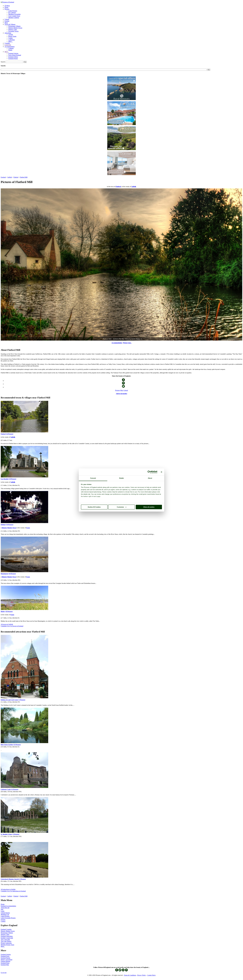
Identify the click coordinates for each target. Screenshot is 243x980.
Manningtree (4, 573)
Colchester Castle (6, 789)
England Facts (5, 956)
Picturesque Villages (14, 26)
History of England (6, 959)
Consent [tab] (93, 478)
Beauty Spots (12, 36)
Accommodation (10, 46)
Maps (6, 23)
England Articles (13, 53)
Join (2, 909)
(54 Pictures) (9, 434)
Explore (7, 21)
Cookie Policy (151, 975)
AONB (10, 34)
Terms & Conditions (130, 975)
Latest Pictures (12, 11)
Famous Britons (5, 961)
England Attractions (7, 936)
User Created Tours (14, 16)
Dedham (3, 524)
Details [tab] (121, 478)
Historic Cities (12, 29)
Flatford (15, 177)
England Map (5, 965)
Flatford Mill (23, 177)
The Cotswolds (5, 939)
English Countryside (7, 938)
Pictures (7, 9)
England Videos (13, 57)
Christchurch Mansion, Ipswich (10, 879)
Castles (10, 38)
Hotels (10, 50)
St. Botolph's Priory (6, 834)
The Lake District (6, 941)
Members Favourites (14, 14)
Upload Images (5, 913)
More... (10, 41)
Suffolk (9, 177)
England (3, 177)
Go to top (3, 972)
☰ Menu (7, 5)
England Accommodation (8, 906)
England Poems (13, 58)
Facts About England (14, 55)
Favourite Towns (13, 31)
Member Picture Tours (7, 945)
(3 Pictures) (16, 834)
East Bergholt (5, 479)
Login (2, 911)
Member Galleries (13, 17)
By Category (12, 12)
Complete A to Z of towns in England (12, 626)
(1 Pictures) (22, 700)
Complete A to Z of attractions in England (13, 891)
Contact (3, 921)
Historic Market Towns (15, 28)
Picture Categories (6, 943)
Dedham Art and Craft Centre (9, 700)
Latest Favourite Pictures (8, 918)
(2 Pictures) (22, 879)
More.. (7, 51)
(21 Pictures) (14, 789)
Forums (3, 919)
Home (6, 7)
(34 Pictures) (9, 524)
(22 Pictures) (17, 744)
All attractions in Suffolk (8, 889)
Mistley (3, 611)
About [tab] (150, 478)
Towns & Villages (10, 24)
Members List (5, 914)
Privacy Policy (141, 975)
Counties (7, 43)
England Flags (5, 963)
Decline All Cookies (94, 507)
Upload (7, 19)
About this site (5, 907)
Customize (120, 507)
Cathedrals (11, 40)
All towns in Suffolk (7, 624)
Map (121, 390)
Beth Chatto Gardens (7, 744)
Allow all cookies (148, 507)
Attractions (8, 33)
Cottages (11, 48)
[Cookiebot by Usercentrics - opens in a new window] (149, 472)
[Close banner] (161, 472)
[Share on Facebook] (123, 381)
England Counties (6, 929)
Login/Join (8, 45)
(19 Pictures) (12, 479)
